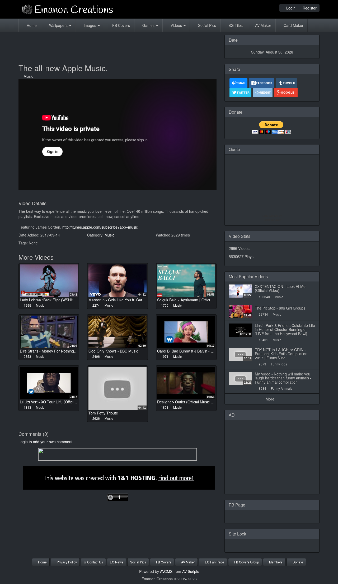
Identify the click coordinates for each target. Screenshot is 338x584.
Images (90, 25)
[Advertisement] (117, 47)
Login (290, 8)
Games (148, 25)
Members (275, 562)
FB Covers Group (246, 562)
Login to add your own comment (45, 441)
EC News (116, 562)
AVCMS (166, 571)
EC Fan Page (214, 562)
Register (309, 8)
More (270, 399)
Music (27, 76)
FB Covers (120, 25)
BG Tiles (235, 25)
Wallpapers (58, 25)
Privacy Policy (66, 562)
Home (31, 25)
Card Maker (293, 25)
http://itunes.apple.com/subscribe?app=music (100, 227)
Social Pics (206, 25)
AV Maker (262, 25)
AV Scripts (190, 571)
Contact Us (94, 562)
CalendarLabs (272, 219)
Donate (297, 562)
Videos (176, 25)
